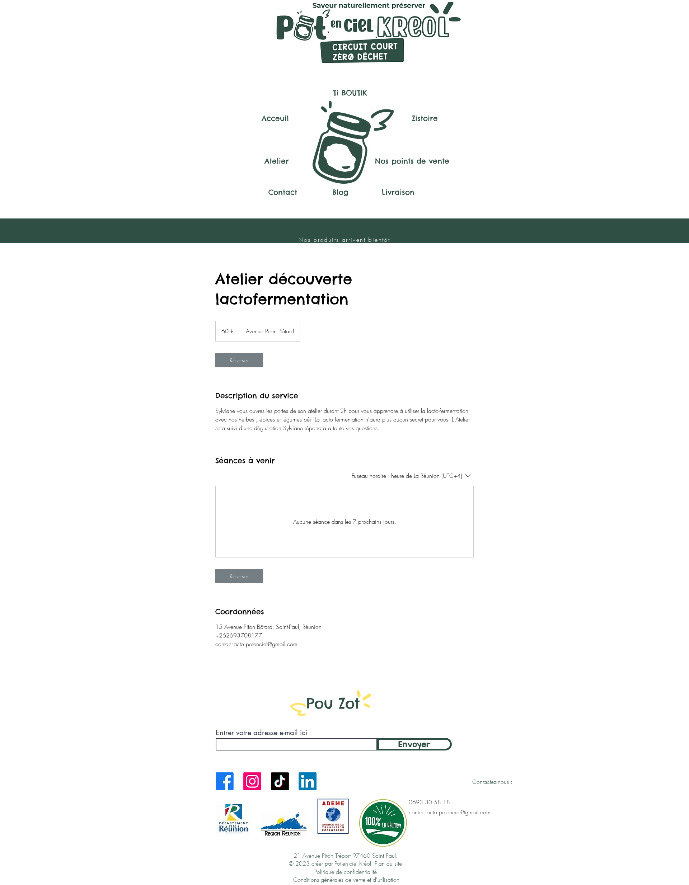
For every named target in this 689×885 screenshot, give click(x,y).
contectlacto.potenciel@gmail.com (450, 812)
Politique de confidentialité (346, 872)
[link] (239, 360)
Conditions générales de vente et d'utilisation (346, 880)
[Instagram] (252, 781)
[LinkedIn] (308, 781)
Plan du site (388, 863)
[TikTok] (280, 781)
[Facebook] (225, 781)
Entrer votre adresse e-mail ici (261, 732)
